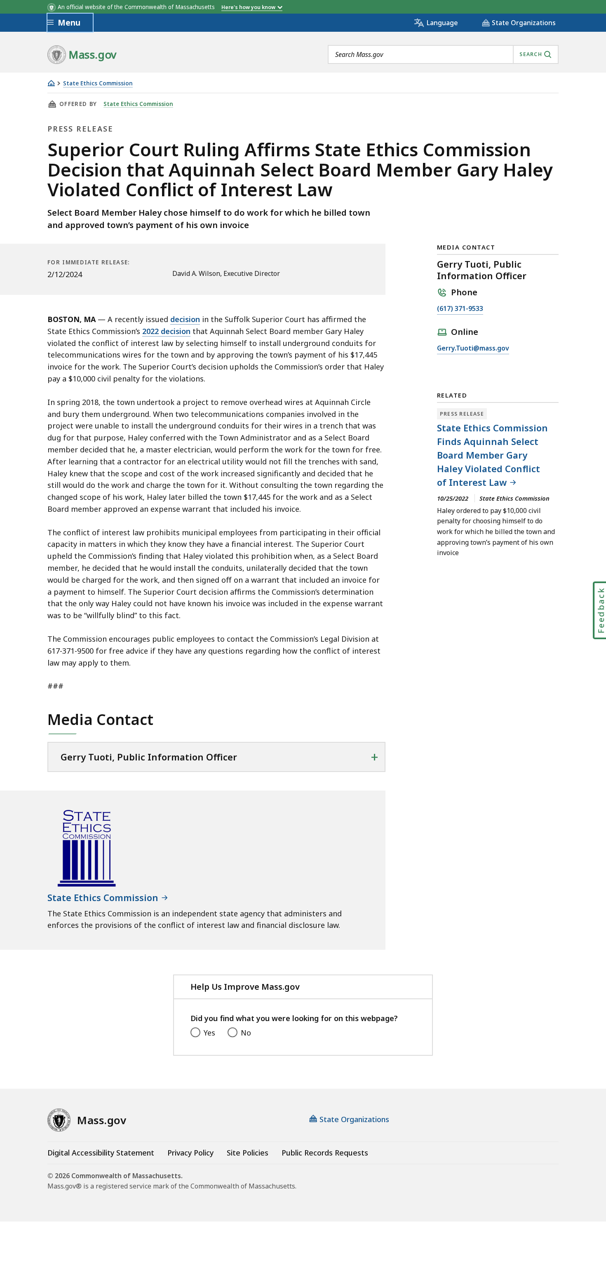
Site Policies (247, 1153)
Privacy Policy (190, 1153)
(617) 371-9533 (460, 309)
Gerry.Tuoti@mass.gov (473, 348)
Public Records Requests (325, 1153)
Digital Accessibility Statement (100, 1153)
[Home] (51, 83)
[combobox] (443, 54)
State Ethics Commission (98, 83)
